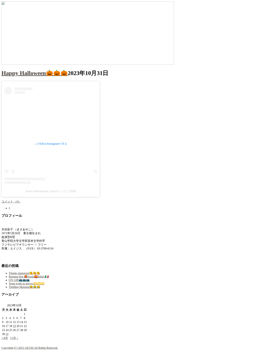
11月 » (14, 338)
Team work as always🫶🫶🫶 (26, 283)
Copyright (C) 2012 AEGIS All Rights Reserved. (29, 347)
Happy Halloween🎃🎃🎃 (34, 73)
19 (14, 326)
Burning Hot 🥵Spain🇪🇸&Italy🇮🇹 (29, 276)
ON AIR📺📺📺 (19, 280)
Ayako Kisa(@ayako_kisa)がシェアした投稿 (51, 191)
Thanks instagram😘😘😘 (24, 273)
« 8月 (4, 338)
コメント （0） (11, 201)
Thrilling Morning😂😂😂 (24, 287)
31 (7, 334)
